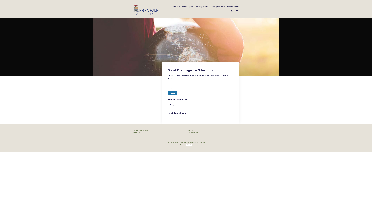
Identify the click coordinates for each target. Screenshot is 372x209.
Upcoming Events (201, 7)
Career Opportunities (217, 7)
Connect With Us (233, 7)
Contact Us (235, 11)
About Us (176, 7)
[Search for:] (200, 88)
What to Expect (187, 7)
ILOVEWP (189, 145)
